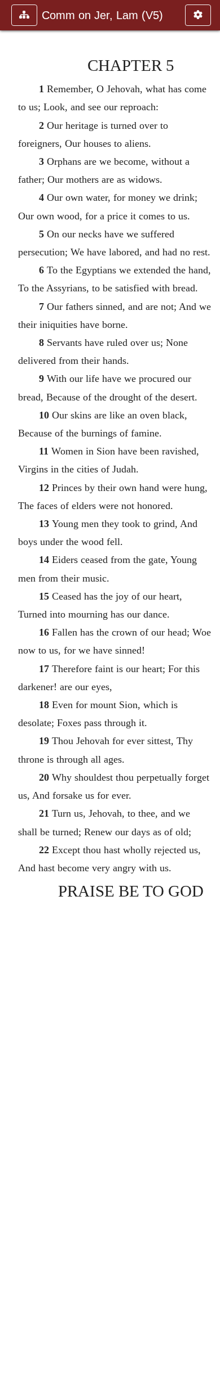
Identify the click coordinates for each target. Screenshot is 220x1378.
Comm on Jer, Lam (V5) (102, 15)
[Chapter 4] (13, 689)
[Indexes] (207, 689)
